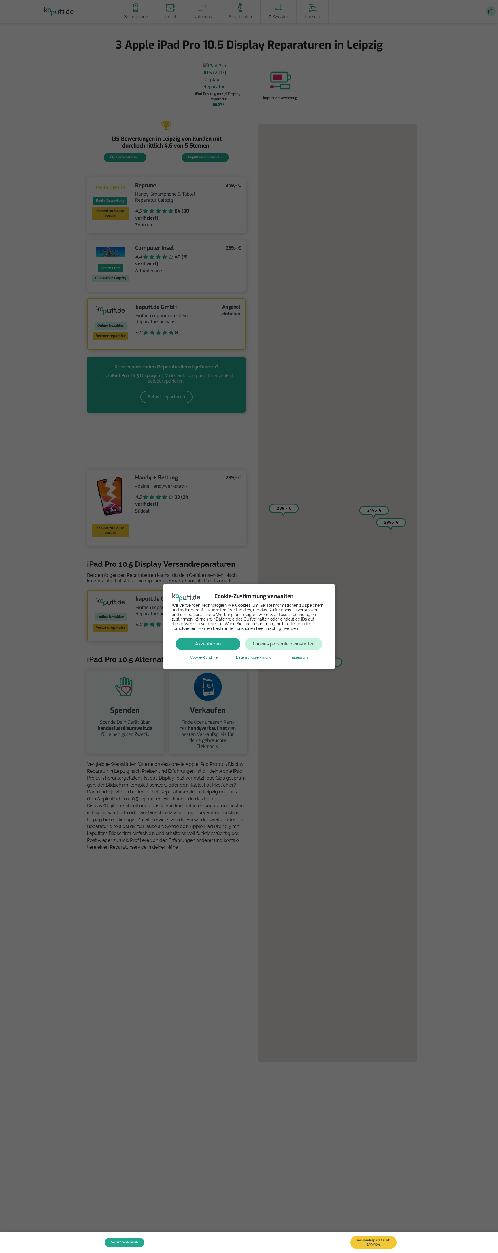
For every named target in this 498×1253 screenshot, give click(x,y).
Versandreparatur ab (373, 1242)
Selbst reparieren (124, 1242)
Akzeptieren (208, 644)
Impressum (299, 657)
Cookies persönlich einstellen (283, 644)
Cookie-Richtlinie (204, 657)
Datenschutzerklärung (253, 657)
